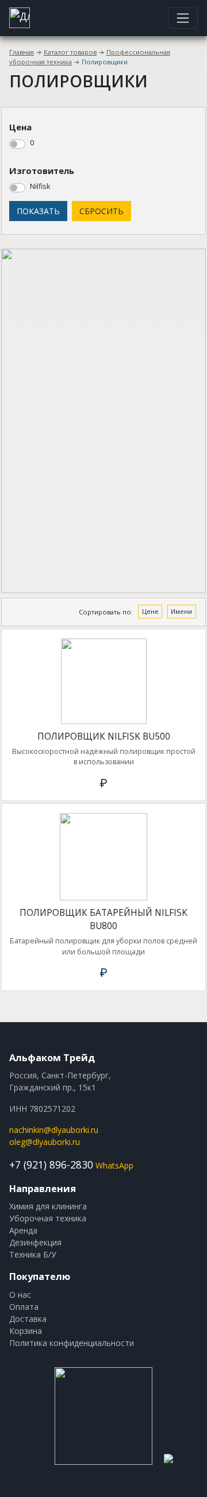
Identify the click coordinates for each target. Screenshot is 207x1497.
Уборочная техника (47, 1218)
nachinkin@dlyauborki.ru (53, 1129)
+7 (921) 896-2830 (51, 1164)
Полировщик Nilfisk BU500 (103, 736)
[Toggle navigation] (183, 17)
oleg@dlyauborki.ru (44, 1141)
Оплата (24, 1306)
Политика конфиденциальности (71, 1342)
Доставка (28, 1318)
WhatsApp (114, 1165)
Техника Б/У (32, 1254)
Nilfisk (40, 186)
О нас (20, 1294)
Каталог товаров (70, 52)
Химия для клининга (48, 1206)
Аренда (23, 1230)
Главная (21, 52)
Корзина (25, 1330)
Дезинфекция (35, 1242)
